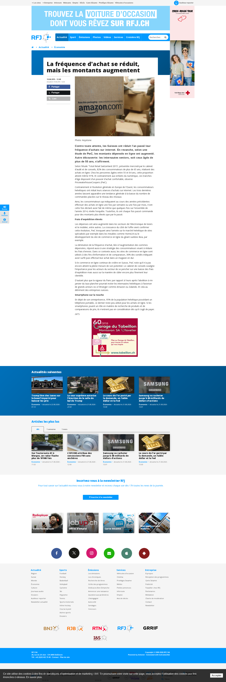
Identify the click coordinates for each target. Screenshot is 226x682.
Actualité (62, 37)
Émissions (84, 37)
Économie (59, 47)
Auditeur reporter (38, 598)
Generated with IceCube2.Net (158, 655)
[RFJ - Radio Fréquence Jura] (125, 628)
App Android (144, 553)
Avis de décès (122, 598)
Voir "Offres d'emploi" (47, 523)
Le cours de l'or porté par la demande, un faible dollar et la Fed (117, 398)
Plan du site (65, 657)
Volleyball (63, 584)
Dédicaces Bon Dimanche (98, 588)
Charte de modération (154, 598)
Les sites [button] (37, 3)
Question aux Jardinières (98, 595)
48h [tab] (37, 429)
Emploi (75, 3)
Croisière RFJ (133, 37)
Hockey (63, 577)
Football (63, 573)
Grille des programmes (97, 584)
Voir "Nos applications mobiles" (118, 523)
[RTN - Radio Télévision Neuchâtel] (100, 628)
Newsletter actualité (39, 602)
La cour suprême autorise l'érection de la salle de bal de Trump (81, 398)
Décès (82, 3)
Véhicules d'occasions (124, 3)
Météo (119, 584)
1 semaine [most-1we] (51, 429)
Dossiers (34, 595)
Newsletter (149, 605)
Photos (97, 37)
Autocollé (92, 602)
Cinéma (120, 577)
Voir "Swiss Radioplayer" (154, 523)
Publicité (149, 584)
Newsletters (109, 553)
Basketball (64, 580)
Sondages (92, 605)
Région (34, 573)
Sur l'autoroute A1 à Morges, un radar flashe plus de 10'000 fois (45, 456)
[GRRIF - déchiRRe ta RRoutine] (150, 628)
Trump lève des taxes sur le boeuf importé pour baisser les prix (46, 398)
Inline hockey (65, 605)
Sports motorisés (67, 602)
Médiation (149, 595)
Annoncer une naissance (98, 591)
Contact (148, 602)
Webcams (67, 3)
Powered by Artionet (136, 655)
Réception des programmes (157, 577)
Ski (61, 591)
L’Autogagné (93, 598)
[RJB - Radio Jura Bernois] (75, 628)
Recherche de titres (96, 580)
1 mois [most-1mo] (64, 429)
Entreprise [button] (48, 3)
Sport (73, 37)
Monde (34, 580)
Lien (54, 98)
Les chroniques (94, 577)
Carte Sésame (91, 3)
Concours (92, 609)
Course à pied (65, 609)
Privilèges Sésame (106, 3)
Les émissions (94, 573)
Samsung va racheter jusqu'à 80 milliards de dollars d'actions (151, 398)
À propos (149, 573)
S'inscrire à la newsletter (100, 497)
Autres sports (65, 613)
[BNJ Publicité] (50, 628)
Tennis (62, 598)
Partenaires (150, 591)
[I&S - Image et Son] (100, 638)
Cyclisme (63, 588)
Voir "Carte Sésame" (83, 523)
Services (118, 37)
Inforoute (58, 3)
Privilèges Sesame (124, 580)
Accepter (216, 675)
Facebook (56, 553)
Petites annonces (124, 588)
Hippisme (63, 595)
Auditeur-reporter (186, 3)
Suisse (33, 577)
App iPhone (126, 553)
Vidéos (107, 37)
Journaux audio (37, 591)
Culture (34, 588)
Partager (55, 87)
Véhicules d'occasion (125, 573)
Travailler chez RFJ (152, 588)
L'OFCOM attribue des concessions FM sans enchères (79, 456)
